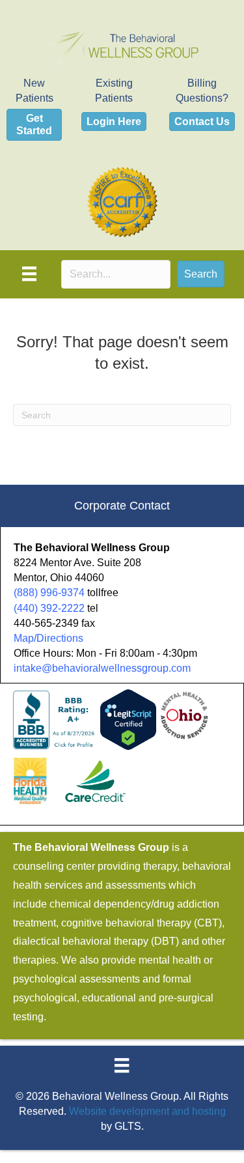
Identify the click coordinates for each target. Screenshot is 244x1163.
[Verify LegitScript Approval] (128, 719)
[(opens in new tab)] (122, 200)
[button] (200, 274)
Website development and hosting (147, 1111)
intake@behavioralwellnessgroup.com (102, 668)
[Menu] (29, 273)
